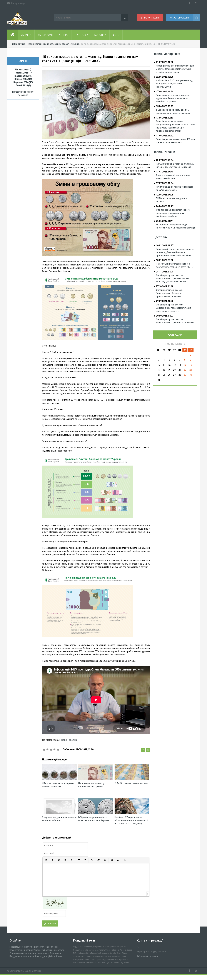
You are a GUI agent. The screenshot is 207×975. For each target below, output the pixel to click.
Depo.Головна (69, 739)
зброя (124, 953)
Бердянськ (77, 947)
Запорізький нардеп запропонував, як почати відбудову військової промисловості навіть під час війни (175, 252)
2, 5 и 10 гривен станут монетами (131, 783)
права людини (102, 959)
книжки (90, 956)
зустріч (83, 956)
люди (104, 956)
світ (98, 963)
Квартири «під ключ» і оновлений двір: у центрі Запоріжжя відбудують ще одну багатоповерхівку (175, 69)
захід (119, 953)
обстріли (77, 959)
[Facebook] (189, 3)
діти (89, 953)
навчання (121, 956)
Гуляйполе (87, 947)
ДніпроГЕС (97, 947)
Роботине (115, 950)
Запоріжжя (111, 947)
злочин (76, 956)
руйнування (91, 963)
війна (75, 953)
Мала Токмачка (87, 950)
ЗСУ (104, 947)
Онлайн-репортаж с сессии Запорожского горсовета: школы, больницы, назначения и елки (172, 278)
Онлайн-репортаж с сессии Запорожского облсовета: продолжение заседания (169, 293)
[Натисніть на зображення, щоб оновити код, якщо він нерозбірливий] (55, 903)
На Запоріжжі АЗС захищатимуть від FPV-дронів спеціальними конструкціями (174, 83)
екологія (95, 953)
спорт (102, 963)
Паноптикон (36, 971)
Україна (123, 950)
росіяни (81, 963)
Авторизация (181, 18)
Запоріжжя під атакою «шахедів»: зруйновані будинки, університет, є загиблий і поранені (173, 98)
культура (98, 956)
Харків (129, 950)
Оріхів (107, 950)
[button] (46, 860)
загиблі (113, 953)
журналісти (104, 953)
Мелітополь (100, 950)
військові (82, 953)
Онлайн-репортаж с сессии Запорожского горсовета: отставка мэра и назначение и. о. (173, 307)
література (112, 956)
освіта (92, 959)
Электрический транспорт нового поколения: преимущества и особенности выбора (173, 213)
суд (107, 963)
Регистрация (151, 18)
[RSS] (196, 3)
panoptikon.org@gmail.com (152, 951)
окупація (85, 959)
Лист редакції (18, 3)
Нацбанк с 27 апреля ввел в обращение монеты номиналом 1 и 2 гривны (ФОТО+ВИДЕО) (131, 820)
